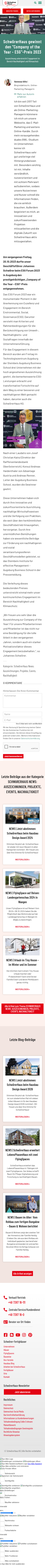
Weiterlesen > (22, 859)
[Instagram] (24, 1335)
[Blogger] (12, 1335)
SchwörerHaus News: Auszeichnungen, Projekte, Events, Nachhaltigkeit (19, 670)
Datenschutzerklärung (30, 738)
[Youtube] (18, 1335)
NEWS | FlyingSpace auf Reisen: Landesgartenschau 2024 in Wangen (22, 897)
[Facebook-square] (6, 1335)
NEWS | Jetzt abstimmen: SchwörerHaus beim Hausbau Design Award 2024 (22, 833)
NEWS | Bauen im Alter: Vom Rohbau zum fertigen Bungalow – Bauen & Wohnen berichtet (22, 1221)
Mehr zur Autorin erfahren (25, 95)
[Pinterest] (30, 1335)
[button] (35, 3)
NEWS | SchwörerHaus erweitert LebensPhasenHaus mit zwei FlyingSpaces (22, 1154)
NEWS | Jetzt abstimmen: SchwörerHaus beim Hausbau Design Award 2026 (22, 1084)
